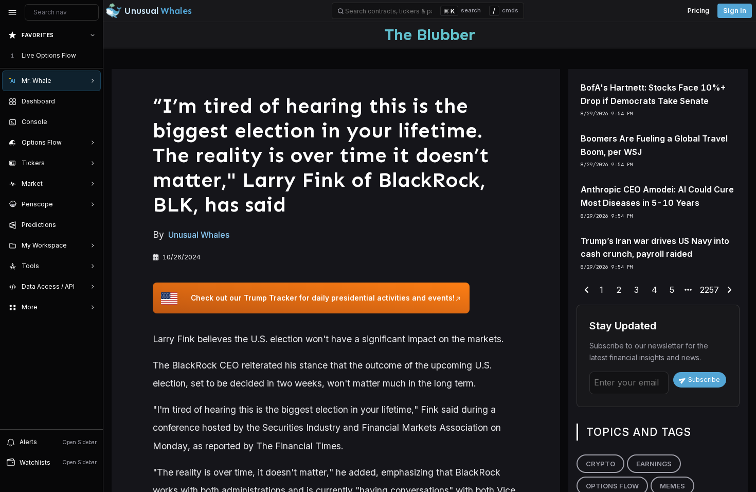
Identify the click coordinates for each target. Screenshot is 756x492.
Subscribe (704, 379)
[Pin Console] (90, 122)
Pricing (698, 10)
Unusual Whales (198, 235)
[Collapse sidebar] (12, 12)
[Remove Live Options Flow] (94, 55)
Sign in (734, 10)
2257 (709, 290)
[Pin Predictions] (90, 225)
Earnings (654, 464)
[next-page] (729, 290)
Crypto (600, 464)
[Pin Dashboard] (90, 101)
